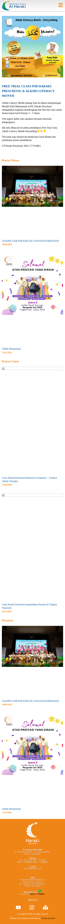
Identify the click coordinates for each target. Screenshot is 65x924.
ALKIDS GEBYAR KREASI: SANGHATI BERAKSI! (30, 240)
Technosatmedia (48, 918)
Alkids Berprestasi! (11, 348)
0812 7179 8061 (37, 894)
